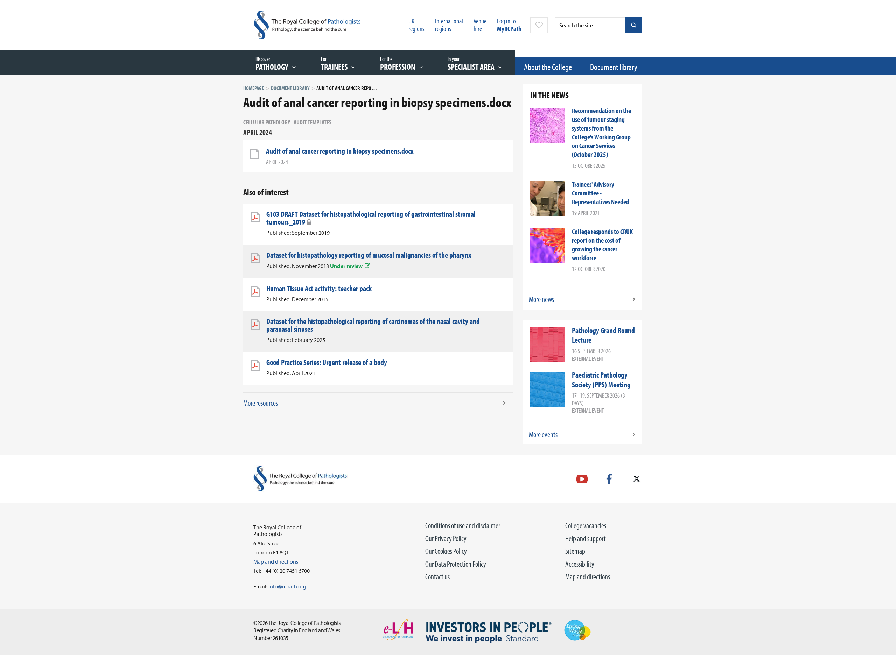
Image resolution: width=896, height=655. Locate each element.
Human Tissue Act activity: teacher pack (319, 288)
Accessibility (579, 564)
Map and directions (587, 576)
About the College (548, 66)
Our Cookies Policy (446, 551)
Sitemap (575, 551)
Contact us (437, 576)
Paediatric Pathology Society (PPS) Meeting (601, 379)
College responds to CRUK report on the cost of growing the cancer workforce (602, 244)
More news (541, 299)
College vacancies (585, 525)
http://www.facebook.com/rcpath (609, 479)
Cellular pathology (266, 122)
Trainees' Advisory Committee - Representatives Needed (600, 193)
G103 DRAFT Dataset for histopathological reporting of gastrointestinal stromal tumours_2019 (371, 218)
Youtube (582, 479)
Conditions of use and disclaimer (462, 525)
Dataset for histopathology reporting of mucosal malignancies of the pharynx (368, 255)
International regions (449, 24)
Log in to (509, 24)
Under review (346, 265)
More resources (260, 403)
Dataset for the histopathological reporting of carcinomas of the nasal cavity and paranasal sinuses (373, 325)
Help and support (585, 538)
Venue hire (480, 24)
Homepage (253, 87)
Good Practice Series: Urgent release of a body (326, 362)
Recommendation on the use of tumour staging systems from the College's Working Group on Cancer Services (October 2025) (601, 132)
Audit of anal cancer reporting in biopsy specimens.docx (340, 151)
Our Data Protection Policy (455, 564)
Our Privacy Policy (446, 538)
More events (543, 434)
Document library (613, 66)
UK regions (416, 24)
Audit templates (312, 122)
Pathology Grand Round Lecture (603, 335)
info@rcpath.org (287, 586)
